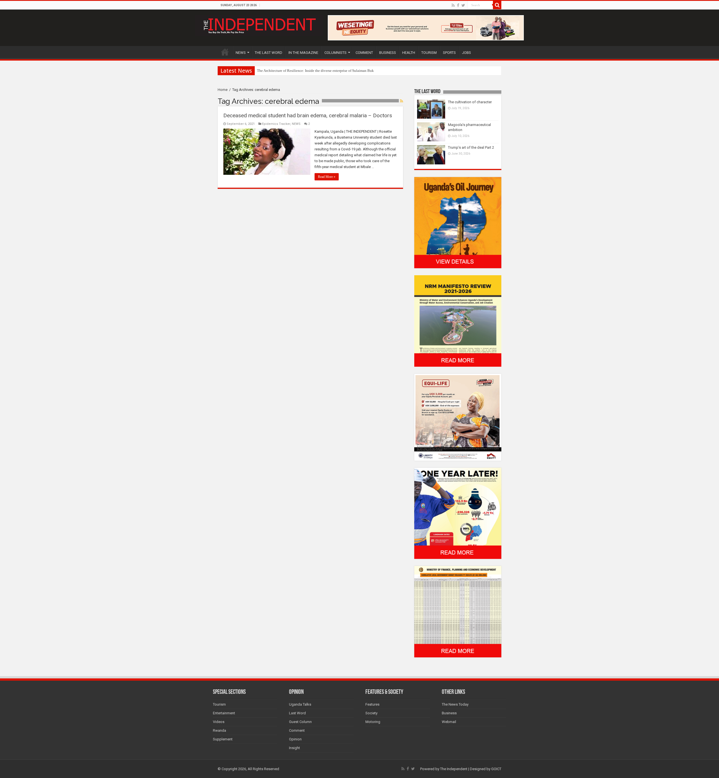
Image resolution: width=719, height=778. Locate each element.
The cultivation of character (470, 102)
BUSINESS (387, 53)
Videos (218, 722)
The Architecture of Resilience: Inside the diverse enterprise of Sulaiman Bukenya (319, 70)
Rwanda (219, 730)
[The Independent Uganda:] (259, 24)
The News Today (455, 704)
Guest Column (300, 722)
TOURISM (429, 53)
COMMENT (364, 53)
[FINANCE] (457, 611)
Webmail (449, 722)
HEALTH (408, 53)
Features (372, 704)
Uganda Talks (300, 704)
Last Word (297, 713)
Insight (294, 748)
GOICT (496, 769)
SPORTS (449, 53)
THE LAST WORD (268, 53)
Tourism (219, 704)
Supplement (223, 739)
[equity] (457, 417)
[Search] (497, 5)
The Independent (453, 769)
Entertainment (224, 713)
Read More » (326, 177)
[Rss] (453, 5)
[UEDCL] (457, 513)
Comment (297, 730)
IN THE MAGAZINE (303, 53)
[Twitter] (463, 5)
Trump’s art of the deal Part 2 (471, 147)
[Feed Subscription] (401, 101)
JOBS (466, 53)
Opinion (295, 739)
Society (371, 713)
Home (222, 90)
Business (449, 713)
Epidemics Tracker (276, 124)
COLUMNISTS (335, 53)
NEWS (241, 53)
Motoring (372, 722)
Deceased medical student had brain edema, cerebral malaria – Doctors (307, 115)
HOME (225, 52)
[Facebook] (458, 5)
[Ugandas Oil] (457, 222)
